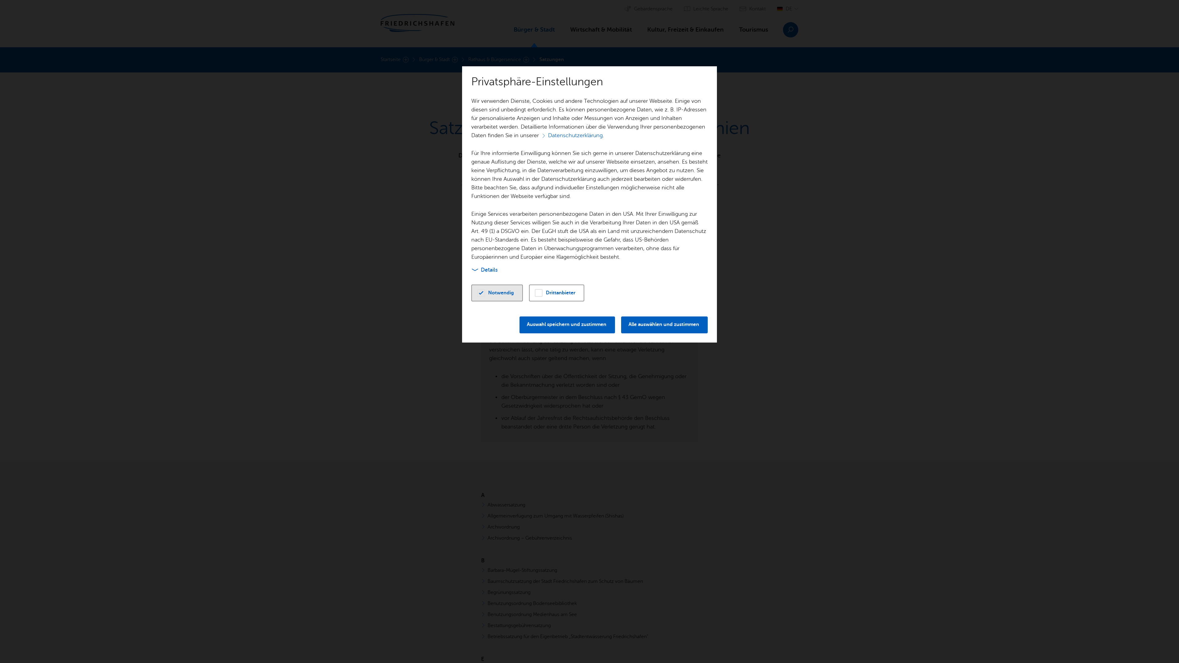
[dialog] (589, 331)
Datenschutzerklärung (575, 135)
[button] (497, 293)
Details (489, 270)
